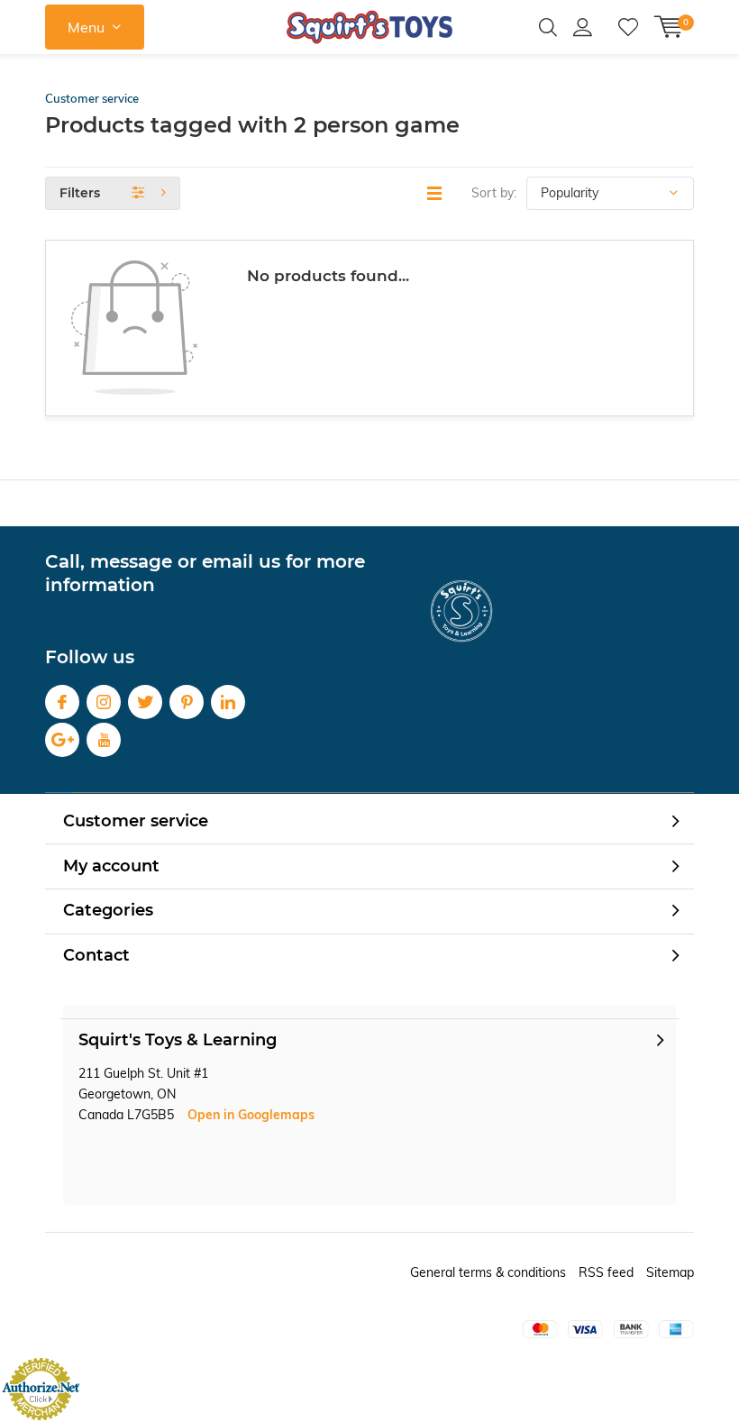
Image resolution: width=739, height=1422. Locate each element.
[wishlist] (628, 27)
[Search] (548, 27)
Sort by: (493, 193)
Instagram (104, 702)
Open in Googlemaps (251, 1115)
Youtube (104, 740)
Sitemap (670, 1272)
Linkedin (228, 702)
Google (62, 740)
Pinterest (186, 702)
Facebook (62, 702)
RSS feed (606, 1272)
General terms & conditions (488, 1272)
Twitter (145, 702)
